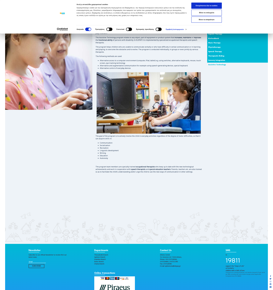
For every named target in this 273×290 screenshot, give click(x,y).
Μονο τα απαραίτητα (206, 19)
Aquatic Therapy (215, 34)
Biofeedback (213, 38)
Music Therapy (214, 43)
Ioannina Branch (100, 259)
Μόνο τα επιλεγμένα (206, 13)
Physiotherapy (214, 47)
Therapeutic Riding (216, 56)
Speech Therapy (215, 51)
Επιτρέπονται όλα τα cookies (206, 5)
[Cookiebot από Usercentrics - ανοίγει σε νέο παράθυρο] (62, 29)
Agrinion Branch (99, 257)
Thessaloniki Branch (101, 255)
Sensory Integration (216, 60)
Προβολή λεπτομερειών (175, 29)
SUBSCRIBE (36, 266)
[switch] (109, 29)
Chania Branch (99, 264)
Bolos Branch (99, 261)
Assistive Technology (217, 64)
